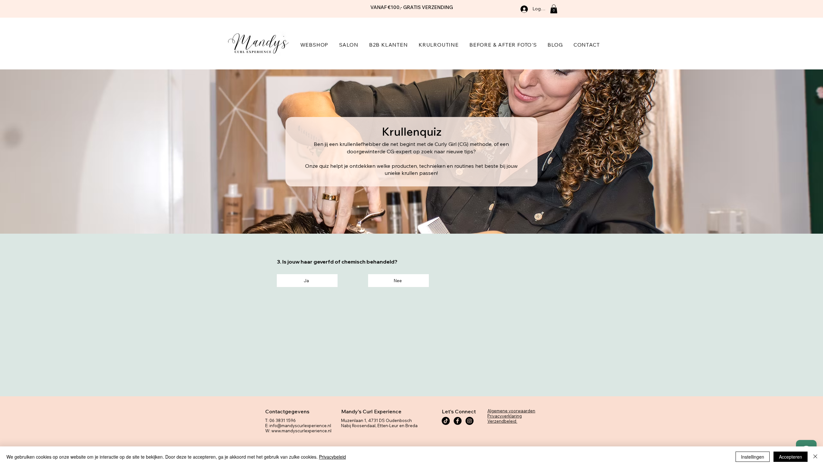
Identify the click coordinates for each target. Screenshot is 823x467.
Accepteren (790, 457)
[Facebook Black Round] (458, 421)
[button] (553, 8)
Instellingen (752, 457)
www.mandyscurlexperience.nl (301, 430)
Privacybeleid (332, 457)
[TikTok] (446, 421)
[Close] (815, 457)
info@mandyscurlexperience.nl (300, 425)
